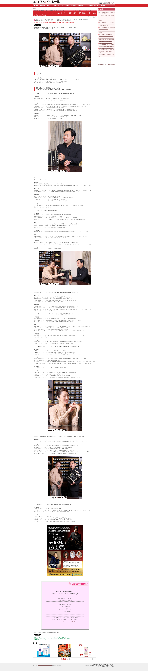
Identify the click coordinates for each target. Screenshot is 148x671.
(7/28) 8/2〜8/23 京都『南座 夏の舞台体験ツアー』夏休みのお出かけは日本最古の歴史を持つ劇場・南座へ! (106, 40)
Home (34, 8)
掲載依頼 (73, 5)
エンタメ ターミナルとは (92, 5)
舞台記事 (42, 5)
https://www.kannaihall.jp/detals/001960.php (65, 622)
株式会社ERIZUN (110, 3)
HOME (36, 5)
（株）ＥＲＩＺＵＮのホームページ (45, 665)
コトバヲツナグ (65, 5)
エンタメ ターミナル (50, 2)
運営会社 (103, 5)
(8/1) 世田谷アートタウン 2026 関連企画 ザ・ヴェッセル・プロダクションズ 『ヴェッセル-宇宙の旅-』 (106, 24)
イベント (49, 5)
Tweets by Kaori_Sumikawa (106, 64)
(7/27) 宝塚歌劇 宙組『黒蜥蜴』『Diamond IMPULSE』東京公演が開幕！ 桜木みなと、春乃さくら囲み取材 (106, 45)
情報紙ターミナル (110, 2)
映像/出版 (56, 5)
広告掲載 (80, 5)
